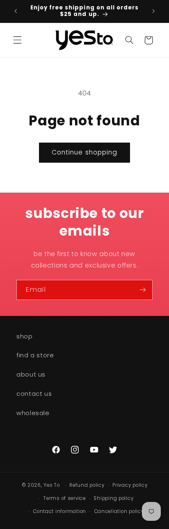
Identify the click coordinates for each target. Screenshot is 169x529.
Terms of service (64, 498)
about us (31, 374)
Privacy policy (129, 485)
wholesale (33, 413)
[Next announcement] (153, 11)
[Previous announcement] (16, 11)
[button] (17, 40)
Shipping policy (113, 498)
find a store (35, 355)
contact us (34, 394)
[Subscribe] (142, 290)
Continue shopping (84, 152)
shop (24, 336)
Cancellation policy (119, 511)
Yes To (51, 485)
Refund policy (87, 485)
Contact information (59, 511)
